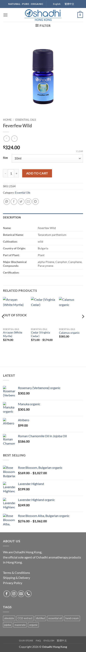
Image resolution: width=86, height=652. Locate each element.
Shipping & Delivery (16, 577)
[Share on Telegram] (35, 201)
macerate (20, 624)
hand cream (72, 618)
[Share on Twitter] (21, 201)
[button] (5, 15)
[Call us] (28, 593)
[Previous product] (14, 138)
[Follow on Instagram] (14, 593)
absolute (9, 618)
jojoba (7, 624)
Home (7, 119)
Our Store (26, 640)
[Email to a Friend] (28, 201)
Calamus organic (69, 332)
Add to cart (37, 173)
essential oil (55, 618)
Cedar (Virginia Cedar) (40, 334)
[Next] (82, 324)
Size (5, 157)
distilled (40, 618)
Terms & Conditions (16, 572)
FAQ (38, 640)
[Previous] (3, 324)
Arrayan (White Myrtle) (12, 334)
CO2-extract (25, 618)
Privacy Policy (12, 583)
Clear (79, 151)
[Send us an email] (21, 593)
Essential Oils (25, 119)
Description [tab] (12, 217)
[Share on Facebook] (14, 201)
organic (33, 624)
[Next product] (6, 138)
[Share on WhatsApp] (6, 201)
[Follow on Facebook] (6, 593)
